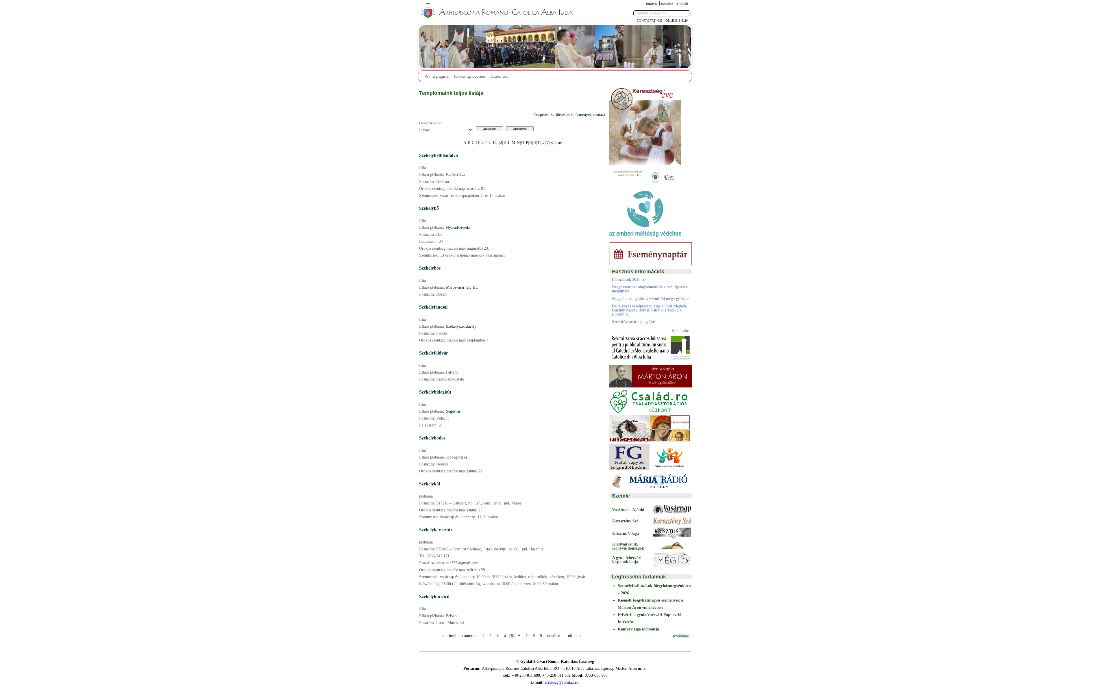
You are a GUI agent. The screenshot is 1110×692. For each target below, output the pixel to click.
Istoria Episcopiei (469, 76)
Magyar (652, 3)
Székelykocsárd (434, 596)
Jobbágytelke (456, 457)
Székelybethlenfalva (438, 155)
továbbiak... (682, 636)
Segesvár (453, 411)
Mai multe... (682, 331)
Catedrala (499, 76)
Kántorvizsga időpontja (638, 629)
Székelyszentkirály (461, 326)
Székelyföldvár (433, 353)
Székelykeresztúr (435, 530)
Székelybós (430, 268)
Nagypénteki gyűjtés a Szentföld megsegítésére (650, 298)
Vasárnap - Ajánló (628, 510)
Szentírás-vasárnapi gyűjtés (634, 322)
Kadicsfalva (455, 174)
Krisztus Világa (625, 533)
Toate (558, 142)
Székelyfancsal (433, 307)
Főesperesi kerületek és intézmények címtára (568, 114)
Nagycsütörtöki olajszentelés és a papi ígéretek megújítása (650, 289)
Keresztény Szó (625, 521)
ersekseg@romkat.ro (561, 682)
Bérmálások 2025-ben (630, 279)
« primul (449, 636)
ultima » (575, 636)
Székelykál (429, 484)
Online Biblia (676, 20)
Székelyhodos (432, 438)
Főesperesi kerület (430, 123)
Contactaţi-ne (649, 20)
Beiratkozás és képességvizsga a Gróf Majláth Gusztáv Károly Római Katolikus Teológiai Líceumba (649, 310)
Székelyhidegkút (435, 392)
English (682, 3)
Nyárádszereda (458, 227)
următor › (555, 636)
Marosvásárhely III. (462, 287)
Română (667, 3)
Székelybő (429, 208)
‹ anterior (469, 636)
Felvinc (452, 372)
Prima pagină (436, 76)
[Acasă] (498, 11)
